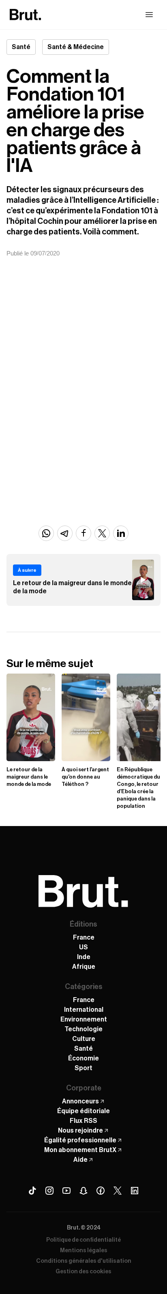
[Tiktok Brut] (32, 1190)
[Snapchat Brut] (83, 1190)
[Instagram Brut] (49, 1190)
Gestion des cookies (83, 1272)
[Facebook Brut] (100, 1190)
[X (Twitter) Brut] (117, 1190)
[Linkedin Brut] (134, 1190)
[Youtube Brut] (66, 1190)
